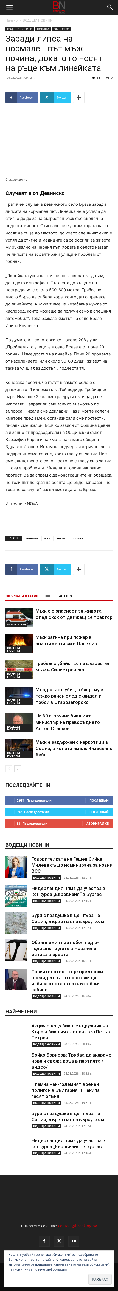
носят (61, 538)
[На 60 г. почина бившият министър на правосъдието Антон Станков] (19, 722)
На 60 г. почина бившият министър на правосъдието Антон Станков (68, 722)
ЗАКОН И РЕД (16, 624)
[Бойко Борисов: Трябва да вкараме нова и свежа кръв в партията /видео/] (16, 1063)
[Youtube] (73, 1241)
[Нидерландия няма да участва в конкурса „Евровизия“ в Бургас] (16, 896)
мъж (47, 538)
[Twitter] (59, 1241)
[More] (79, 97)
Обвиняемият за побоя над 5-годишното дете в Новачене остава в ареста (65, 948)
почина (77, 538)
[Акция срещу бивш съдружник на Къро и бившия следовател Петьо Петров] (16, 1034)
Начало (11, 20)
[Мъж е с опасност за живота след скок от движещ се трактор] (19, 617)
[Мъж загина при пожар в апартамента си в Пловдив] (19, 643)
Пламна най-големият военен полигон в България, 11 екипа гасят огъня (66, 1090)
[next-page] (17, 768)
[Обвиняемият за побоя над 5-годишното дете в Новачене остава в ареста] (16, 950)
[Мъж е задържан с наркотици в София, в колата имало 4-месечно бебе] (19, 748)
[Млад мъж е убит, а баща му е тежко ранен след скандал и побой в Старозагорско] (19, 696)
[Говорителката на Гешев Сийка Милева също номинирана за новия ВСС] (16, 867)
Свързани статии (22, 596)
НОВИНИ (43, 29)
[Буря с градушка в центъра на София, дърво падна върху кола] (16, 923)
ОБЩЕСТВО (61, 29)
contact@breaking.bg (77, 1225)
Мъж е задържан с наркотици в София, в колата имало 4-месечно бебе (74, 748)
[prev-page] (8, 768)
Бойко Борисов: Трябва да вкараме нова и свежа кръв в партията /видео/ (71, 1061)
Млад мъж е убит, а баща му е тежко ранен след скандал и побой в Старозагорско (69, 696)
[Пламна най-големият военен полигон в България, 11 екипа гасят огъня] (16, 1092)
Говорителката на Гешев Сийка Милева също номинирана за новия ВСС (72, 865)
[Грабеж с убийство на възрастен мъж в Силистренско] (19, 669)
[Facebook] (44, 1241)
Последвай (99, 800)
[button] (9, 7)
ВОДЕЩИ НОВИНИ (38, 20)
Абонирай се (97, 823)
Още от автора (58, 596)
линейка (31, 538)
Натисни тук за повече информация (37, 1269)
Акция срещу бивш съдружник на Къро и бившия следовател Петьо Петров (71, 1031)
